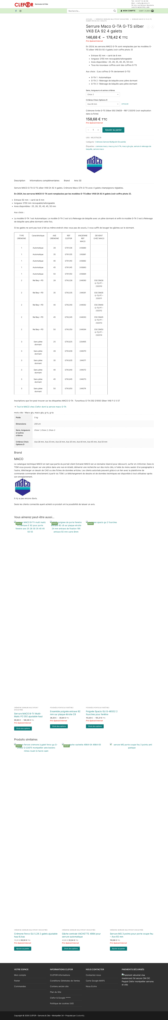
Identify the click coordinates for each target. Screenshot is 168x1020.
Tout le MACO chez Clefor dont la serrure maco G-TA (41, 406)
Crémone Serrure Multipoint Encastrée (112, 19)
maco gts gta (127, 146)
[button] (22, 949)
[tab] (19, 181)
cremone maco (101, 146)
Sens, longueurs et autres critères (100, 90)
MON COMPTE (129, 11)
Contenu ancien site (59, 986)
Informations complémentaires (44, 180)
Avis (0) (77, 180)
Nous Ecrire (91, 986)
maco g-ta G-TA (114, 146)
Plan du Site (55, 992)
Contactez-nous (93, 975)
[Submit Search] (114, 10)
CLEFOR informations (60, 975)
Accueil (89, 19)
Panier (17, 980)
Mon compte (20, 975)
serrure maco (98, 149)
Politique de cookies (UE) (62, 1003)
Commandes (20, 986)
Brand (67, 180)
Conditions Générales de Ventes (65, 980)
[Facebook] (16, 11)
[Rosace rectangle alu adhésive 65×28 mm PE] (152, 27)
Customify (80, 1015)
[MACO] (94, 165)
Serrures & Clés (41, 4)
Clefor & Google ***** (60, 998)
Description (19, 180)
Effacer (125, 104)
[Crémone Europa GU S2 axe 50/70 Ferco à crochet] (148, 27)
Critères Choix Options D (96, 100)
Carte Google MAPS (95, 980)
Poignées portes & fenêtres (61, 707)
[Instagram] (21, 11)
